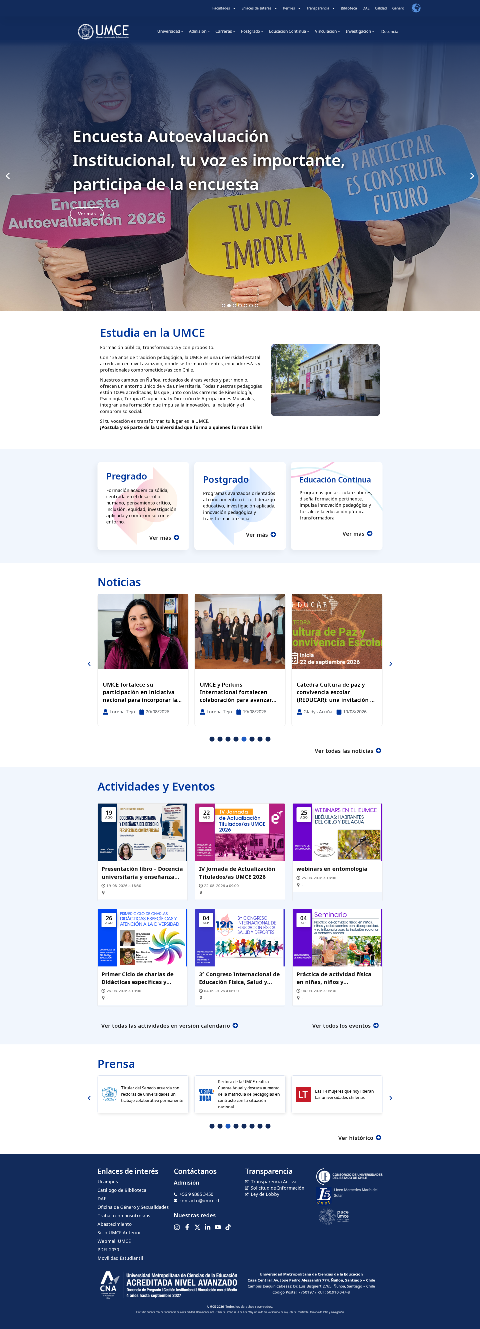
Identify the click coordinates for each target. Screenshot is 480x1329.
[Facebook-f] (187, 1227)
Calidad (381, 8)
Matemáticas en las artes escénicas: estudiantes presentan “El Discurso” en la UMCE (336, 692)
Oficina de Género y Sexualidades (133, 1207)
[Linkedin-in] (207, 1227)
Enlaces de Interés (257, 8)
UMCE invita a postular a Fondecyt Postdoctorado (206, 160)
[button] (240, 176)
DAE (366, 8)
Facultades (221, 8)
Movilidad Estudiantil (120, 1258)
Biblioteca (349, 8)
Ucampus (108, 1182)
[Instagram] (177, 1227)
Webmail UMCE (114, 1241)
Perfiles (289, 8)
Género (398, 8)
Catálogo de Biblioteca (122, 1190)
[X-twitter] (197, 1227)
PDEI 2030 (108, 1250)
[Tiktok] (228, 1227)
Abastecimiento (115, 1224)
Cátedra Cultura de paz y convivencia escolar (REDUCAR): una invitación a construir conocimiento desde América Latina (238, 692)
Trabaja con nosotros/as (124, 1216)
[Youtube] (218, 1227)
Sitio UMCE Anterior (119, 1233)
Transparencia (317, 8)
